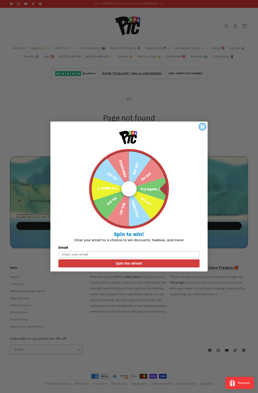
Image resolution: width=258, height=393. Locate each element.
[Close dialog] (202, 126)
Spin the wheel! (129, 263)
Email (63, 247)
